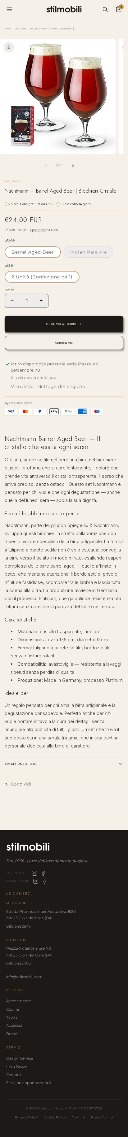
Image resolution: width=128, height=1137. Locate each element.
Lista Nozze (16, 1066)
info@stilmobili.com (24, 976)
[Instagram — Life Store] (34, 873)
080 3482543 (18, 926)
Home (8, 28)
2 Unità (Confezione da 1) (42, 277)
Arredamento (18, 1001)
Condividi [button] (21, 784)
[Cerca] (105, 9)
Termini (78, 1117)
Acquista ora (64, 342)
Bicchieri (21, 28)
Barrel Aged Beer (32, 252)
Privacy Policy (26, 1117)
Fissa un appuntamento (28, 1082)
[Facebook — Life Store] (43, 873)
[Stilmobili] (64, 847)
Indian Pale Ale (91, 253)
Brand (12, 1033)
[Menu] (9, 9)
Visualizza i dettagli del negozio (48, 386)
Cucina (12, 1009)
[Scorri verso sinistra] (46, 165)
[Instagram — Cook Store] (36, 881)
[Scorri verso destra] (73, 165)
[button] (64, 763)
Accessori (15, 1025)
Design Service (19, 1058)
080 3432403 (18, 963)
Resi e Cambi (102, 1117)
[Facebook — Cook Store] (44, 881)
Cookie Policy (55, 1117)
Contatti (13, 1074)
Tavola (12, 1017)
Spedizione (38, 230)
